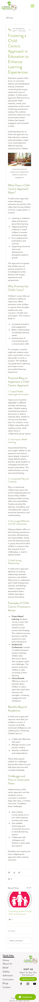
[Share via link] (19, 873)
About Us (7, 963)
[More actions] (30, 29)
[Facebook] (21, 983)
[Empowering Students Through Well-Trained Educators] (20, 899)
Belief (5, 967)
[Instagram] (27, 983)
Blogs (5, 983)
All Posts (9, 18)
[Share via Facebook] (9, 873)
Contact (7, 987)
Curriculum (8, 979)
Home (6, 960)
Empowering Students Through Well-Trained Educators (20, 912)
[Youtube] (34, 983)
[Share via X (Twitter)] (14, 873)
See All (29, 888)
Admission (8, 975)
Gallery (6, 971)
